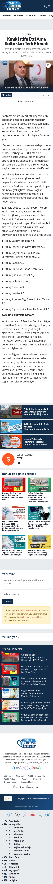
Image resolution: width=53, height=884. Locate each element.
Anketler (14, 873)
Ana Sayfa (14, 821)
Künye (12, 876)
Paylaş (8, 95)
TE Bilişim (33, 806)
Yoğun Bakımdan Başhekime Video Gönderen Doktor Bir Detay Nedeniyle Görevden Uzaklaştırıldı (38, 497)
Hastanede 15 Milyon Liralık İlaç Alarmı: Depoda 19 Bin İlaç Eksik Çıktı (13, 496)
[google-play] (33, 787)
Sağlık (30, 776)
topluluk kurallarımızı (28, 610)
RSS (9, 798)
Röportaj (14, 867)
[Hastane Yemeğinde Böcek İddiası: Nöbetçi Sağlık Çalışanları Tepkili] (39, 541)
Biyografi (14, 870)
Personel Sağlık (30, 617)
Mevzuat (37, 779)
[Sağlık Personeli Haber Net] (11, 6)
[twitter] (17, 815)
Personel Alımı (10, 782)
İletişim (13, 880)
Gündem (6, 15)
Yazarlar (13, 863)
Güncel (42, 15)
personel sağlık (21, 853)
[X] (19, 768)
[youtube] (32, 815)
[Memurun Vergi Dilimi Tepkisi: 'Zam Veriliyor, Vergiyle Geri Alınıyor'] (13, 541)
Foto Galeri (15, 857)
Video (12, 860)
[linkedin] (47, 815)
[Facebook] (14, 768)
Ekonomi (18, 15)
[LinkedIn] (29, 768)
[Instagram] (24, 768)
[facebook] (9, 815)
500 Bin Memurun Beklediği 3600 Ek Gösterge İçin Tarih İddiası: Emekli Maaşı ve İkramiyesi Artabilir (12, 526)
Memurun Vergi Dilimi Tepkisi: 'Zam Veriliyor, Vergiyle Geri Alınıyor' (12, 552)
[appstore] (19, 787)
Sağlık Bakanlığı (11, 779)
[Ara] (45, 6)
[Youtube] (34, 768)
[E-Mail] (19, 463)
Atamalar (31, 15)
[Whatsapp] (38, 768)
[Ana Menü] (49, 6)
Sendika (25, 779)
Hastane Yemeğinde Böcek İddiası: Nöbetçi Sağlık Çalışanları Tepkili (38, 552)
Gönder (8, 601)
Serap (20, 457)
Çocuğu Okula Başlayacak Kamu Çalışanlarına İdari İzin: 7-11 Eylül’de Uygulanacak (39, 524)
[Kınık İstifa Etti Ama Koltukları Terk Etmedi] (26, 76)
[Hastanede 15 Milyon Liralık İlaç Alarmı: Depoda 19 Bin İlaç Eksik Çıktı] (13, 484)
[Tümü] (49, 636)
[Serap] (8, 459)
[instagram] (25, 815)
